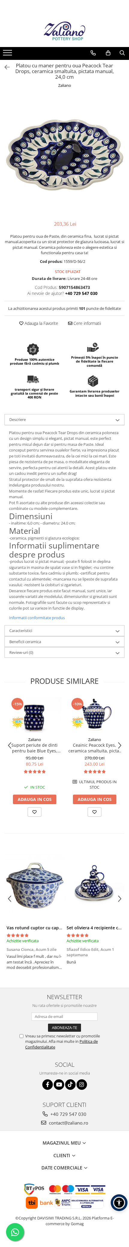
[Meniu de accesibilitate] (119, 1202)
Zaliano (64, 85)
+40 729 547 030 (67, 1114)
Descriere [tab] (17, 419)
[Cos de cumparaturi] (108, 53)
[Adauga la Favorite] (34, 812)
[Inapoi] (4, 67)
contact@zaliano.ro (68, 1123)
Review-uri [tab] (21, 652)
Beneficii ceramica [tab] (25, 641)
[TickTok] (70, 1084)
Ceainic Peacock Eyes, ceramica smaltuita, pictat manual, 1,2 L (94, 748)
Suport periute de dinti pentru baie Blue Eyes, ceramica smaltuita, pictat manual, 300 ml (34, 748)
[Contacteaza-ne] (93, 53)
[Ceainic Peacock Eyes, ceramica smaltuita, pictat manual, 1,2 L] (95, 715)
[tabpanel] (64, 155)
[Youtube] (59, 1084)
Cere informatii (86, 323)
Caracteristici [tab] (20, 630)
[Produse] (8, 54)
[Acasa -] (64, 32)
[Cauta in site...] (122, 53)
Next (119, 161)
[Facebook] (47, 1084)
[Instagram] (81, 1084)
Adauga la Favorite (40, 323)
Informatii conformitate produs (37, 617)
